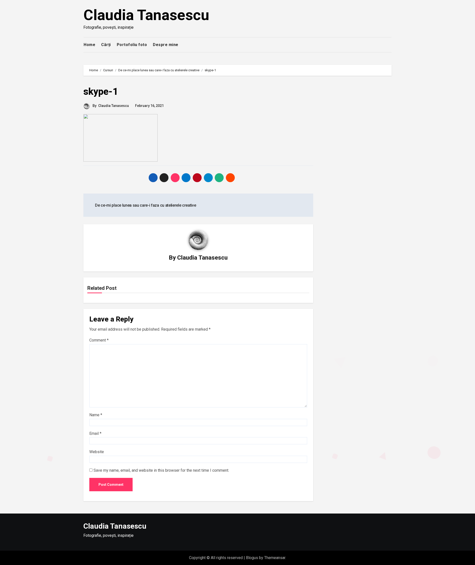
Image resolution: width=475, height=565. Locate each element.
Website (96, 451)
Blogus (252, 557)
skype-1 (100, 91)
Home (89, 44)
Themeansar (274, 557)
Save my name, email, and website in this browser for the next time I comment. (161, 470)
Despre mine (165, 44)
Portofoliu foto (132, 44)
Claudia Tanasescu (146, 15)
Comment (99, 340)
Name (95, 415)
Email (95, 433)
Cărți (106, 44)
